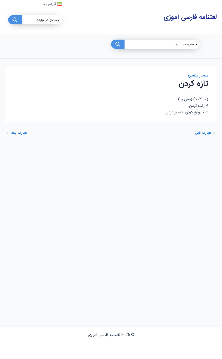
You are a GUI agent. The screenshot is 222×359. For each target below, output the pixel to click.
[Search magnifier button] (15, 19)
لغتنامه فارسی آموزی (190, 17)
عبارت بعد (16, 133)
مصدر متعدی (198, 75)
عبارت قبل (205, 133)
